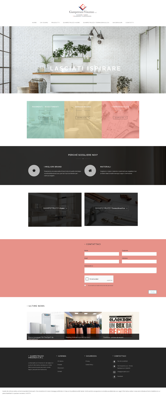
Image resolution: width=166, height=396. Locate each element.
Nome (86, 250)
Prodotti (55, 22)
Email (86, 258)
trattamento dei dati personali (104, 285)
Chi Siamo (44, 22)
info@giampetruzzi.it (123, 371)
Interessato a (88, 266)
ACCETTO (28, 393)
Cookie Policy (89, 364)
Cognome (125, 250)
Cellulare (125, 258)
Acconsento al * (100, 285)
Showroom (117, 22)
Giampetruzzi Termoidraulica (96, 22)
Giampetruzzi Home (71, 22)
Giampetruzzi (54, 208)
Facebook (120, 376)
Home (34, 22)
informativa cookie (127, 391)
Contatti (130, 22)
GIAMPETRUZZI (110, 208)
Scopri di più (44, 117)
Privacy (88, 361)
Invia (152, 292)
